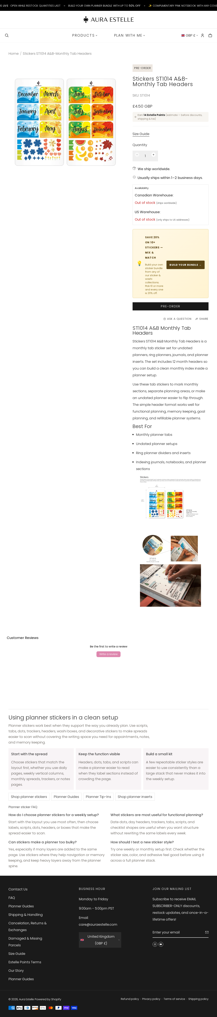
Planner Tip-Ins (98, 796)
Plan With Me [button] (128, 35)
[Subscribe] (207, 932)
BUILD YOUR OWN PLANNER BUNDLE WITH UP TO (104, 6)
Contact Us (17, 889)
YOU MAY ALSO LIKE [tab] (108, 681)
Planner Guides (66, 796)
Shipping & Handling (25, 914)
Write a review (108, 654)
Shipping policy (198, 999)
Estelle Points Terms (24, 962)
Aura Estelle (26, 999)
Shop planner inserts (135, 796)
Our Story (16, 970)
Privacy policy (151, 999)
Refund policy (130, 999)
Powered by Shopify (48, 999)
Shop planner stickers (29, 796)
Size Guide (141, 134)
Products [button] (83, 35)
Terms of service (174, 999)
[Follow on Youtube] (161, 944)
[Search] (6, 35)
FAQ (11, 897)
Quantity (140, 145)
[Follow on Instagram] (155, 944)
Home (13, 53)
